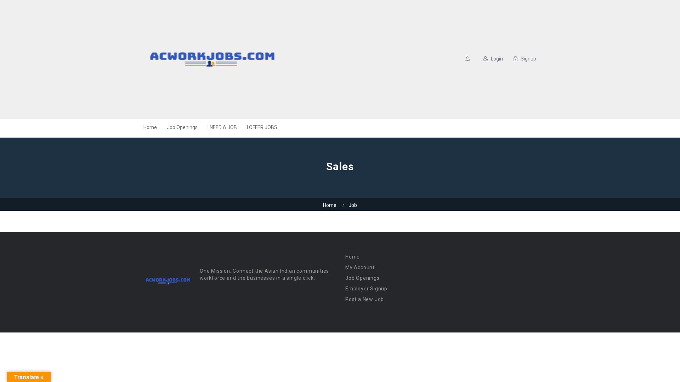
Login (497, 59)
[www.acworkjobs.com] (212, 59)
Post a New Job (364, 299)
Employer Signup (366, 288)
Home (150, 127)
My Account (360, 267)
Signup (528, 59)
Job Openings (182, 127)
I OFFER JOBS (262, 127)
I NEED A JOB (222, 127)
